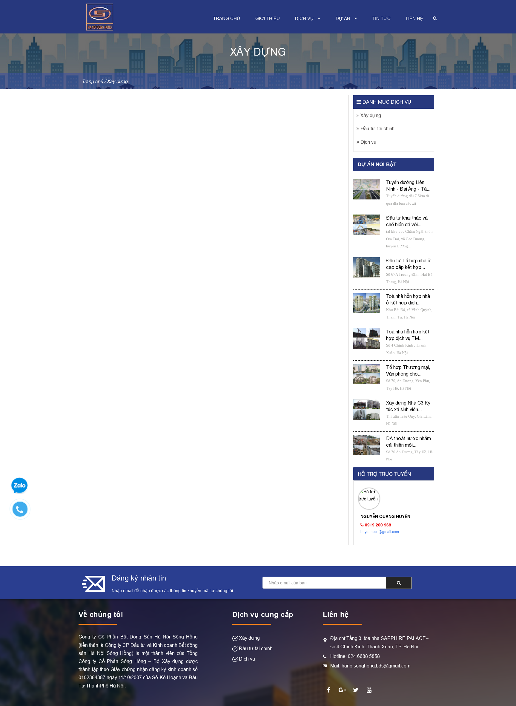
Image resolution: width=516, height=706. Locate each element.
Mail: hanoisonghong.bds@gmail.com (370, 665)
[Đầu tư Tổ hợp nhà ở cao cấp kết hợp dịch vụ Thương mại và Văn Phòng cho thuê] (366, 267)
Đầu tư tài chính (376, 128)
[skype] (356, 690)
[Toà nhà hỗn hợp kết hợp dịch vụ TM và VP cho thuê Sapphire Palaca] (366, 338)
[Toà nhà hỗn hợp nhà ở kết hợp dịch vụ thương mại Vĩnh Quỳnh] (366, 303)
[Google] (342, 690)
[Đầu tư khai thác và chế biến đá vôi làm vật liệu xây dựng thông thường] (366, 225)
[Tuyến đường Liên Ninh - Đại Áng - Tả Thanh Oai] (366, 189)
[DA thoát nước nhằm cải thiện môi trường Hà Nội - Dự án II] (366, 445)
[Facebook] (329, 690)
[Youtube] (369, 690)
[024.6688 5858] (23, 512)
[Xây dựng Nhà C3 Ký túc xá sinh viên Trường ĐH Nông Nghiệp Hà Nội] (366, 409)
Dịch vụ (367, 142)
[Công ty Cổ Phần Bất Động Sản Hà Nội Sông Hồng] (99, 16)
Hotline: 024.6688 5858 (355, 656)
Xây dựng (370, 115)
